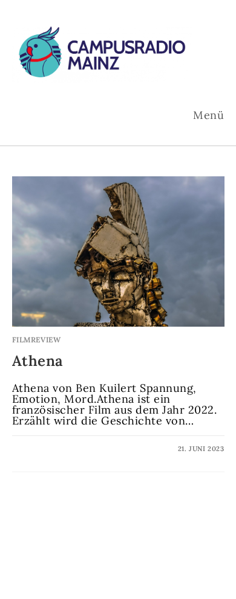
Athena (38, 360)
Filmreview (36, 339)
